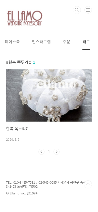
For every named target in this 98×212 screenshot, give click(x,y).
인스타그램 (41, 41)
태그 (86, 41)
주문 (66, 41)
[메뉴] (88, 10)
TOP (88, 184)
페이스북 (12, 41)
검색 (77, 10)
